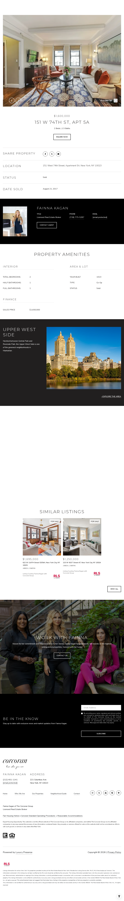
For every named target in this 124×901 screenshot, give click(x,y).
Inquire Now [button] (62, 137)
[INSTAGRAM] (92, 792)
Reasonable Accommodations (70, 816)
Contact (77, 794)
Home (5, 794)
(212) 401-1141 (10, 779)
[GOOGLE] (112, 792)
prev (12, 100)
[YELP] (99, 792)
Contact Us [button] (62, 655)
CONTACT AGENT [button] (47, 225)
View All (114, 589)
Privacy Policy (114, 852)
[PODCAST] (118, 792)
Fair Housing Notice (11, 816)
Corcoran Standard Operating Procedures (38, 816)
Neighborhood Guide (58, 794)
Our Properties (37, 794)
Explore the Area (112, 396)
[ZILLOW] (105, 792)
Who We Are (20, 794)
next (18, 100)
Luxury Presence (24, 852)
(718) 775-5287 (77, 217)
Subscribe (101, 734)
